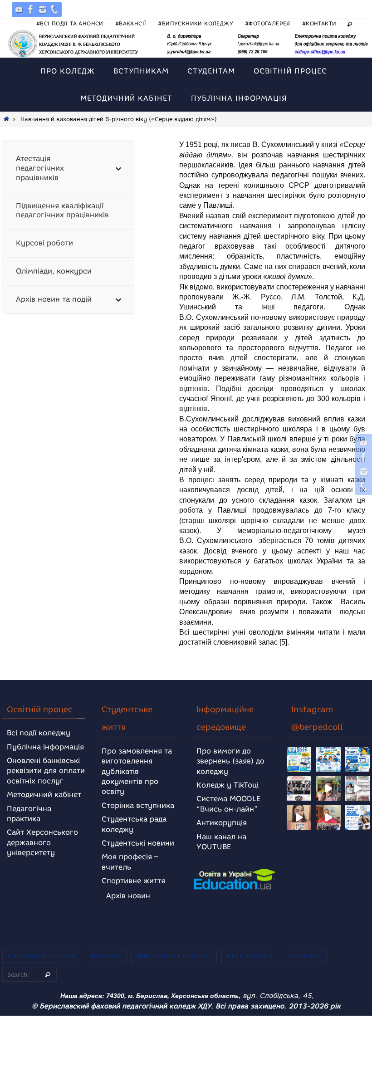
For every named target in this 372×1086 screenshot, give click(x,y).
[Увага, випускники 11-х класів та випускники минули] (328, 759)
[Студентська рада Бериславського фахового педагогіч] (299, 817)
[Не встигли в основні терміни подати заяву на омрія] (299, 759)
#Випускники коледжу (195, 23)
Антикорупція (221, 822)
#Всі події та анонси (69, 23)
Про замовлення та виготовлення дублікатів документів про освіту (137, 771)
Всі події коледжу (38, 733)
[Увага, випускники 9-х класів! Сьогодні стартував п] (357, 759)
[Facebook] (31, 9)
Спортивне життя (133, 880)
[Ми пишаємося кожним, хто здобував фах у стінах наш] (357, 788)
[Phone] (54, 9)
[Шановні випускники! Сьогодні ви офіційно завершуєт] (299, 788)
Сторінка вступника (138, 805)
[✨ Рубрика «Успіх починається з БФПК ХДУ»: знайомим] (328, 817)
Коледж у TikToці (227, 785)
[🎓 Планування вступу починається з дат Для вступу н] (357, 817)
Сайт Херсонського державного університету (42, 842)
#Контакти (319, 23)
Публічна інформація (45, 747)
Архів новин (128, 895)
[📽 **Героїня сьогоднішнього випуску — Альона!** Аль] (328, 788)
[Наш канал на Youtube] (19, 9)
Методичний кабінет (44, 794)
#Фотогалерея (267, 23)
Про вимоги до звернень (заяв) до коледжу (230, 761)
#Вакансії (131, 23)
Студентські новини (138, 843)
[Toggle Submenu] (118, 168)
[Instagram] (42, 9)
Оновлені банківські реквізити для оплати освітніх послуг (46, 770)
